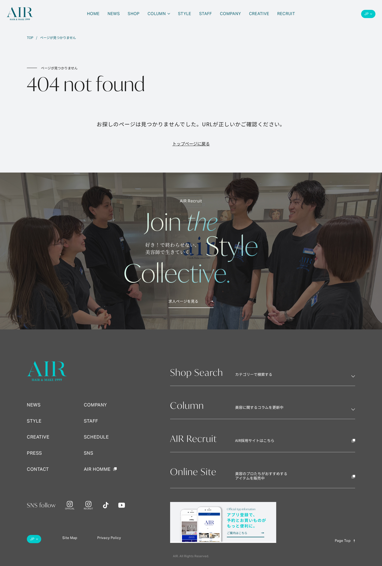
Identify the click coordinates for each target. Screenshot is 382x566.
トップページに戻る (191, 143)
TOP (30, 37)
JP (366, 14)
